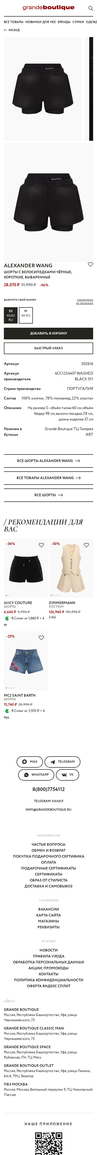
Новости (49, 950)
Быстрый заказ (48, 348)
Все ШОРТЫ (45, 495)
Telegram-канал (48, 801)
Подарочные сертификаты (48, 868)
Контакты (48, 974)
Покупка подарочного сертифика (48, 856)
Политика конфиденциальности (48, 980)
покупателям (48, 835)
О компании (48, 900)
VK (71, 775)
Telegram (66, 762)
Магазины (48, 921)
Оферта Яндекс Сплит (48, 986)
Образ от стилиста (49, 880)
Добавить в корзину (48, 333)
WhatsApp (40, 775)
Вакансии (48, 909)
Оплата (48, 862)
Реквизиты (48, 927)
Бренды (64, 22)
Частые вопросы (48, 844)
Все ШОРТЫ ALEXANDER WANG (45, 461)
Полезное (48, 941)
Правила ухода (48, 956)
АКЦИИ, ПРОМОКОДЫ (48, 968)
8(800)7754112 (48, 789)
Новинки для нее (40, 22)
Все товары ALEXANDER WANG (45, 478)
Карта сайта (48, 915)
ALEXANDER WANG (28, 266)
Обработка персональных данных (48, 962)
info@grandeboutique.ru (48, 810)
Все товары (13, 22)
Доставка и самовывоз (48, 886)
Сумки (78, 22)
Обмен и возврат (48, 850)
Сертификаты (48, 874)
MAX (33, 762)
